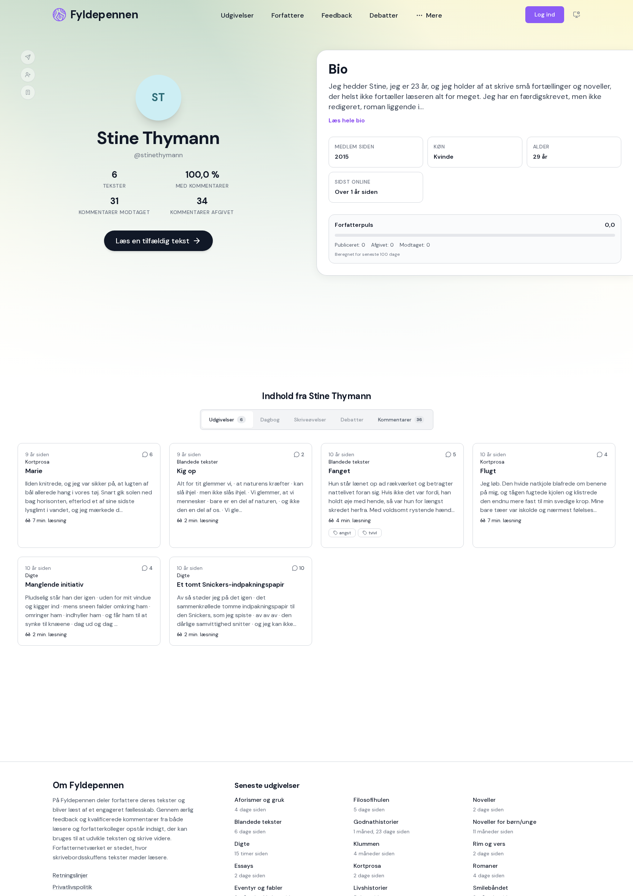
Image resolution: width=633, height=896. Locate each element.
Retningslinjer (70, 875)
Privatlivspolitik (72, 887)
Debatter (384, 15)
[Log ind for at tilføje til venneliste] (28, 74)
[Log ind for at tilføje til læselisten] (28, 92)
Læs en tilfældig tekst (152, 241)
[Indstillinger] (576, 14)
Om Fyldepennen (88, 785)
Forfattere (287, 15)
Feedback (337, 15)
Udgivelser (237, 15)
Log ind (544, 14)
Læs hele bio (347, 120)
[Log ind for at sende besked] (28, 57)
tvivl (373, 533)
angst (345, 533)
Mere (434, 15)
